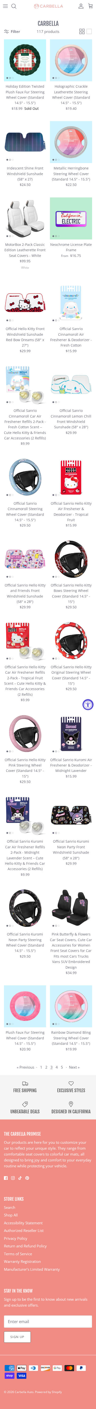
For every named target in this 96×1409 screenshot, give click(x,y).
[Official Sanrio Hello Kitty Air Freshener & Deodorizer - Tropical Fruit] (71, 477)
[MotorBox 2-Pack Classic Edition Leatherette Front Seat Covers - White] (25, 218)
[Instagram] (13, 1178)
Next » (74, 1067)
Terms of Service (18, 1253)
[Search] (16, 6)
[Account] (79, 6)
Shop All (11, 1215)
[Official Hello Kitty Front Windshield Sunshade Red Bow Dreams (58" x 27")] (25, 303)
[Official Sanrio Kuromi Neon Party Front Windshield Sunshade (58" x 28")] (71, 815)
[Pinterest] (27, 1178)
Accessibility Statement (23, 1222)
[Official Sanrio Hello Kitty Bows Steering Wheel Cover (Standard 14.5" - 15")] (71, 559)
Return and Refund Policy (25, 1245)
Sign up (17, 1337)
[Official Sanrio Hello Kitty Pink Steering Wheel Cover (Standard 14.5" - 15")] (25, 734)
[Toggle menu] (5, 6)
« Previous (25, 1067)
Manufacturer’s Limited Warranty (32, 1269)
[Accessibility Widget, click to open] (88, 704)
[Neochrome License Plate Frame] (71, 218)
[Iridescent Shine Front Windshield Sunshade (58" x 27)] (25, 142)
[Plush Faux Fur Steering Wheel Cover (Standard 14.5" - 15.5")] (25, 1006)
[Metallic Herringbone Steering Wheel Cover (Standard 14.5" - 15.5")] (71, 142)
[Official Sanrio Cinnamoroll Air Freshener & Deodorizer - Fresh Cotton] (71, 303)
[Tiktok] (20, 1178)
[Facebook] (6, 1178)
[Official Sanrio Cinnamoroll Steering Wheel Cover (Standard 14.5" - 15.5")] (25, 477)
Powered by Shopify (48, 1392)
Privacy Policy (15, 1238)
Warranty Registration (22, 1261)
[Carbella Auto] (48, 6)
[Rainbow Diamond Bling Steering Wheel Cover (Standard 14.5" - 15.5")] (71, 1006)
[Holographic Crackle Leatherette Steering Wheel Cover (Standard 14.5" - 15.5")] (71, 60)
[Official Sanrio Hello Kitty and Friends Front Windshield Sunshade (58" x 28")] (25, 559)
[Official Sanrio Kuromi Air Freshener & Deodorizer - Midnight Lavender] (71, 734)
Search (9, 1207)
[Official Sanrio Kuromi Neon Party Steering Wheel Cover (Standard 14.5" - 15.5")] (25, 908)
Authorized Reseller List (24, 1230)
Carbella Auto (24, 1392)
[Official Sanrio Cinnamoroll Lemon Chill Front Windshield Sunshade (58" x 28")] (71, 384)
